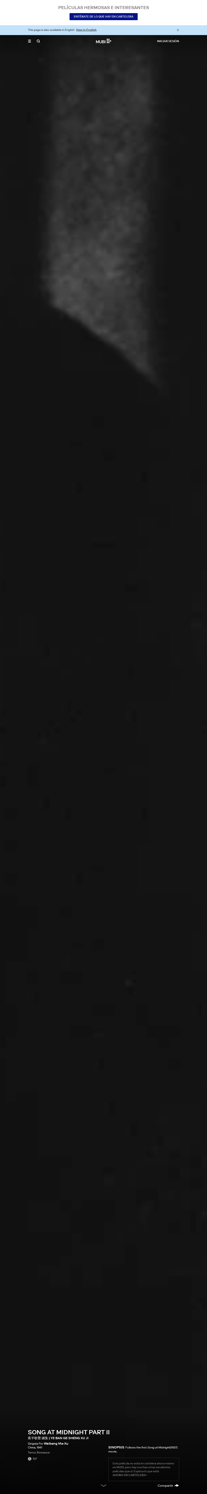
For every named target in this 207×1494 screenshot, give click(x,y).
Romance (43, 1452)
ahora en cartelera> (130, 1475)
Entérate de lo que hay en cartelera (103, 16)
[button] (29, 41)
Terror (32, 1452)
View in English (86, 30)
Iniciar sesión (168, 41)
